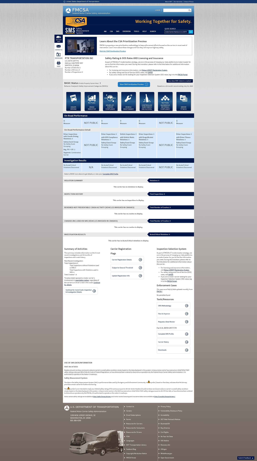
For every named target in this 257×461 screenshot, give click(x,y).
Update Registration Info (121, 276)
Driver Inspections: (108, 134)
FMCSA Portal (182, 74)
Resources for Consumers (135, 428)
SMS (117, 31)
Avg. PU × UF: (69, 149)
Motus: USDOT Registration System (154, 70)
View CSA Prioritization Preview (132, 84)
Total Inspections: (70, 263)
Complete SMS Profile (110, 174)
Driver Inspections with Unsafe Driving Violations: (71, 136)
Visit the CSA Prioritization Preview (113, 51)
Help (144, 31)
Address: (68, 63)
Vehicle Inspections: (128, 134)
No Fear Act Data (167, 436)
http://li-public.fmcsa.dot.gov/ (164, 396)
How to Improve (164, 314)
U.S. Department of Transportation (94, 407)
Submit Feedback (244, 458)
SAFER (150, 72)
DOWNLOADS (58, 58)
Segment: (67, 152)
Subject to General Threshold (122, 268)
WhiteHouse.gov (166, 453)
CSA (111, 31)
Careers (129, 411)
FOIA (128, 436)
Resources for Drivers (134, 432)
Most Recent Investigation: (73, 261)
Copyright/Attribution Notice (136, 453)
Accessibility (165, 415)
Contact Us (130, 406)
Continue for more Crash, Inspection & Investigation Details (79, 291)
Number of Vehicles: (72, 67)
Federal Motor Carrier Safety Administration (88, 411)
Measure (67, 123)
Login (157, 10)
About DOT (168, 1)
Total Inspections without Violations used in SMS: (84, 266)
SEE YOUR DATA (58, 40)
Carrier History (163, 342)
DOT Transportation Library (136, 445)
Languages (130, 440)
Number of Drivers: (72, 70)
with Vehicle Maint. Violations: (127, 138)
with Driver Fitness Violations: (183, 138)
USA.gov (164, 449)
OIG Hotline (165, 440)
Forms (128, 419)
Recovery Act (165, 445)
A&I (105, 31)
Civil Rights (165, 432)
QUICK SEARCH (170, 29)
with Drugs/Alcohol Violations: (146, 138)
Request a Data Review (166, 322)
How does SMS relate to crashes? (179, 81)
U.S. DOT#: (69, 61)
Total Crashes (69, 274)
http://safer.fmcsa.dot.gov (102, 396)
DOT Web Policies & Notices (170, 419)
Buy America (165, 428)
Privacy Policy (166, 406)
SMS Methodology (164, 306)
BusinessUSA (165, 423)
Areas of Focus (189, 1)
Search (153, 31)
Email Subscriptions (133, 415)
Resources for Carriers (134, 423)
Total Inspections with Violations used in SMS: (84, 271)
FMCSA (159, 291)
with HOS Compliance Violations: (109, 138)
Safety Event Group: (71, 142)
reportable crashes (82, 280)
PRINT (58, 66)
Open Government (167, 458)
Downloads (162, 350)
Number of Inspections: (73, 72)
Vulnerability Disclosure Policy (171, 411)
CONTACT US (58, 50)
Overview (127, 31)
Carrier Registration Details (122, 260)
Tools (136, 31)
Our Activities (178, 1)
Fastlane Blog (131, 449)
